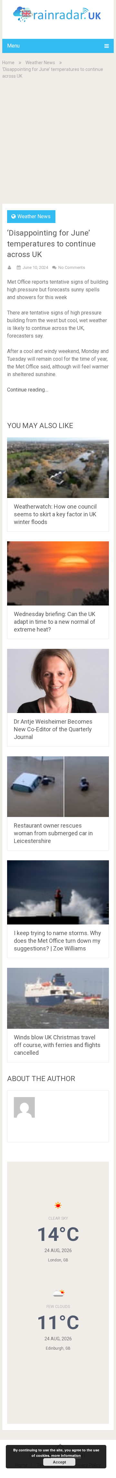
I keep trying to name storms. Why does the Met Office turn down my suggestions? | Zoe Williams (57, 941)
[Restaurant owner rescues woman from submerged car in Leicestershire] (58, 786)
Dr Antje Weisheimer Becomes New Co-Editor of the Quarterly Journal (53, 729)
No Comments (71, 267)
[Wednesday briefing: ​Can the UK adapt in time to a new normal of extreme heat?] (58, 573)
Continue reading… (27, 390)
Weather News (40, 62)
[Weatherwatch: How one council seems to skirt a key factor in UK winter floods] (58, 467)
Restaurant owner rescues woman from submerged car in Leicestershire (53, 833)
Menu (13, 46)
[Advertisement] (58, 141)
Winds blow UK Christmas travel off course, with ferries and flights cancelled (57, 1045)
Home (8, 62)
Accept (59, 1462)
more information (66, 1455)
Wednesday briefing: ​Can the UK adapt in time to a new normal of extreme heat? (54, 622)
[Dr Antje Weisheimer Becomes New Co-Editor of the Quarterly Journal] (58, 681)
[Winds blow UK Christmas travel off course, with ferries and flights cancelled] (58, 998)
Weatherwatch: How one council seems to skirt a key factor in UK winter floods (55, 514)
